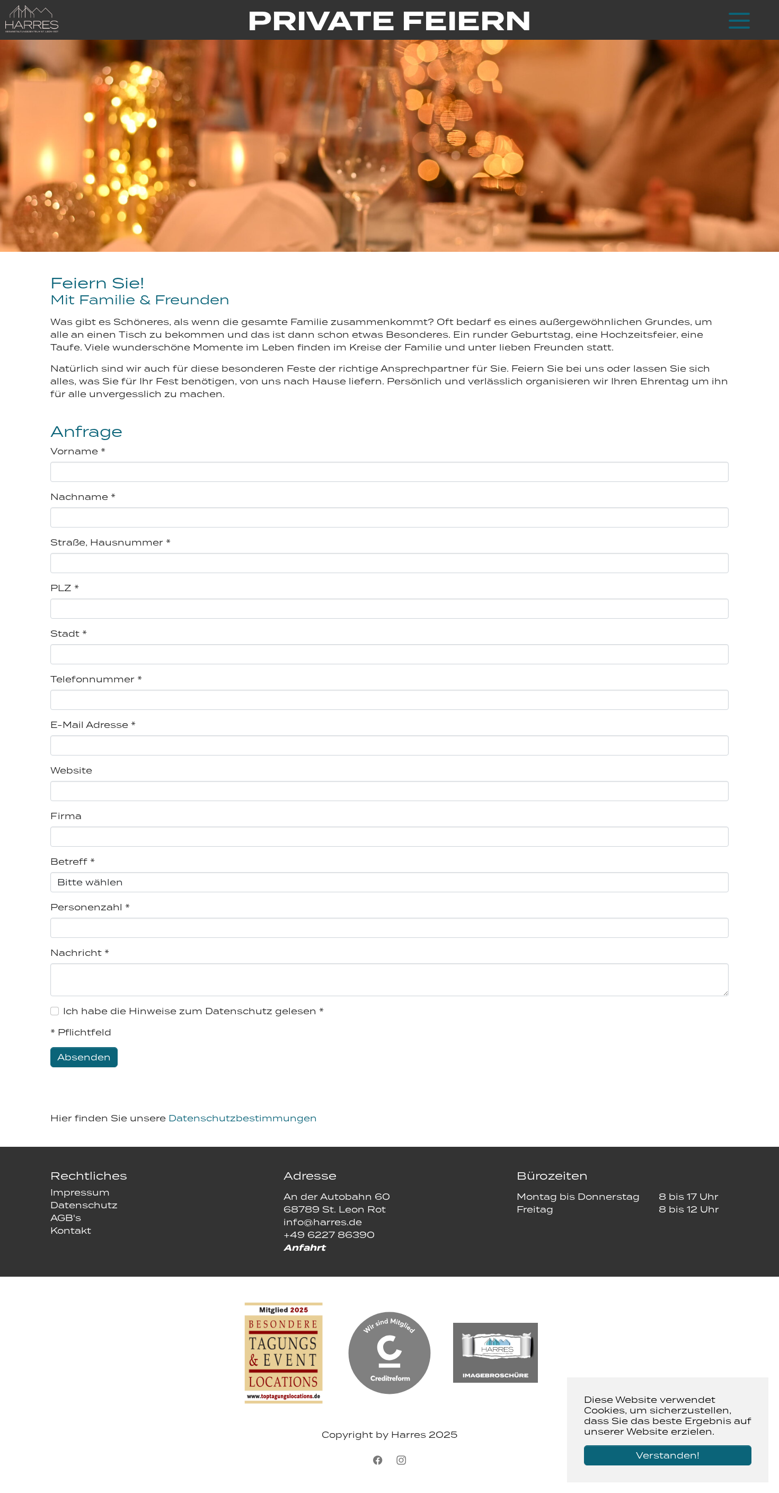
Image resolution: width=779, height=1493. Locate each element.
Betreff (72, 861)
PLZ (64, 588)
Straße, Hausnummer (110, 542)
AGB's (65, 1218)
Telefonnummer (96, 679)
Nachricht (79, 953)
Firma (66, 816)
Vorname (77, 451)
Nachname (83, 497)
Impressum (80, 1192)
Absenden (84, 1057)
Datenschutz (84, 1205)
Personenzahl (90, 907)
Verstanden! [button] (668, 1455)
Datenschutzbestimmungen (243, 1118)
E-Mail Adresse (93, 725)
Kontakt (70, 1230)
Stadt (68, 633)
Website (71, 770)
